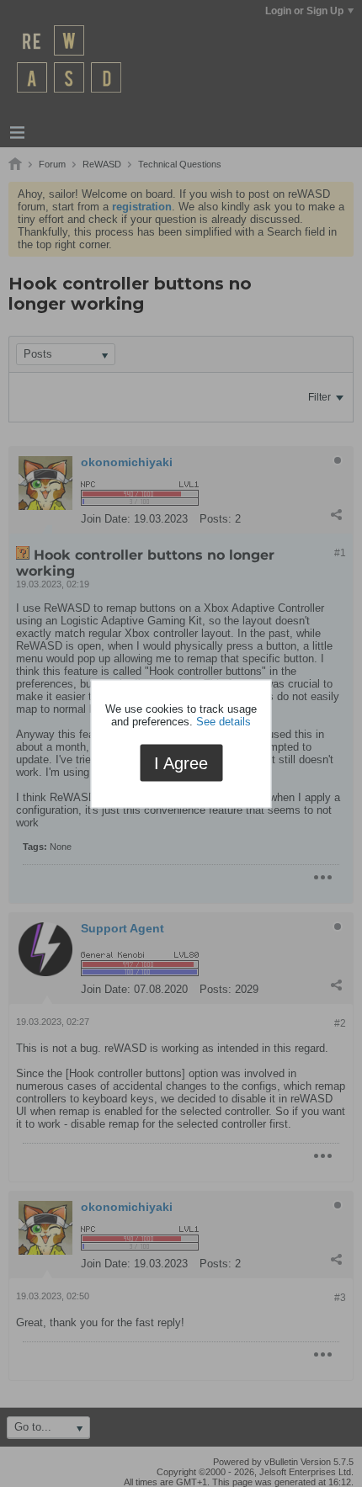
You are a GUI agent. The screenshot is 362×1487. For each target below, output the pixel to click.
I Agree (181, 763)
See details (223, 721)
